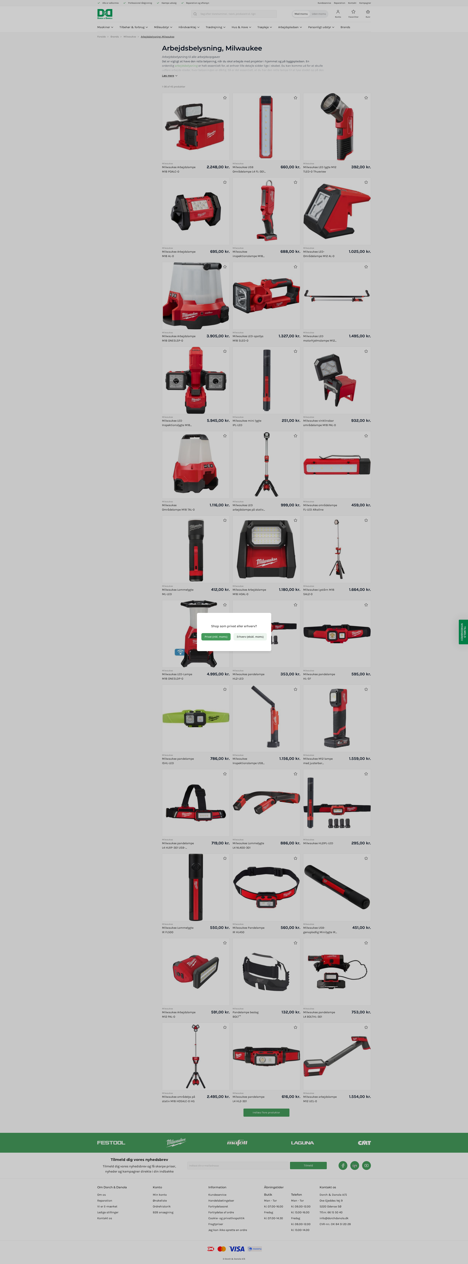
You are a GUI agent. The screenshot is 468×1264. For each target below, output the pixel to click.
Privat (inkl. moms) (216, 636)
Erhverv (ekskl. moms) (250, 636)
